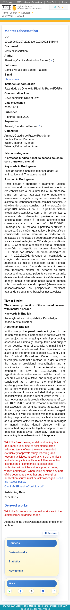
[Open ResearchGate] (42, 591)
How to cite (16, 570)
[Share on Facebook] (20, 591)
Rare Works (52, 2)
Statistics (15, 561)
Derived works (18, 552)
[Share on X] (31, 591)
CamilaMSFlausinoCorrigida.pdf (23, 486)
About (20, 16)
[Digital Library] (14, 8)
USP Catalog (7, 2)
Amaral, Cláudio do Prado (20, 126)
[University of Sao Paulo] (6, 7)
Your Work (7, 16)
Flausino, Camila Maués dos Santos (26, 60)
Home (5, 12)
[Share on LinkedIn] (54, 591)
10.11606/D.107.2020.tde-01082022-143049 (31, 41)
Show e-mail (12, 79)
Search (13, 12)
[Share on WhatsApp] (9, 591)
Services (25, 12)
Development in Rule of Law (21, 97)
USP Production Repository (29, 2)
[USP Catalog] (51, 60)
